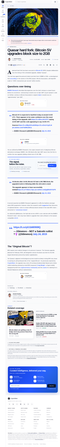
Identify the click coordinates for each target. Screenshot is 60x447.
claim (39, 95)
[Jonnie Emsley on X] (13, 301)
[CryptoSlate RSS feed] (32, 404)
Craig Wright (41, 265)
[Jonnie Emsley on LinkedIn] (14, 301)
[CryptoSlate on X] (9, 404)
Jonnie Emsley (17, 58)
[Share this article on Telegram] (50, 65)
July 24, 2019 (46, 131)
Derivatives (13, 46)
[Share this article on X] (44, 65)
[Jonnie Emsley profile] (10, 295)
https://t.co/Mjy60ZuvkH (27, 125)
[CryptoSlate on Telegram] (20, 404)
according (13, 78)
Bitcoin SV (39, 70)
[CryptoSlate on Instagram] (28, 404)
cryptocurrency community (29, 267)
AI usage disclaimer (39, 345)
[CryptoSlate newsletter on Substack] (17, 404)
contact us (29, 43)
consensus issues (21, 210)
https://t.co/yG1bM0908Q (27, 227)
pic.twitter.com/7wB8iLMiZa (22, 127)
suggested (45, 205)
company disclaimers (31, 358)
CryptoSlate (11, 263)
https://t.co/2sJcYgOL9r (43, 125)
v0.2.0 (16, 218)
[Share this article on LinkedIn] (53, 65)
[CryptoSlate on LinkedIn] (24, 404)
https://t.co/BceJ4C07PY (40, 119)
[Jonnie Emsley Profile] (9, 59)
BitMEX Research (13, 90)
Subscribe (51, 385)
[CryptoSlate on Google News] (13, 404)
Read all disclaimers (39, 439)
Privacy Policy (42, 433)
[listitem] (11, 288)
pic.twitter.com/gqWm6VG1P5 (45, 189)
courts (45, 267)
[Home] (8, 6)
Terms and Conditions (32, 433)
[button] (3, 39)
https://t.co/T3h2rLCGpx (25, 189)
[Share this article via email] (57, 65)
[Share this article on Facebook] (47, 65)
